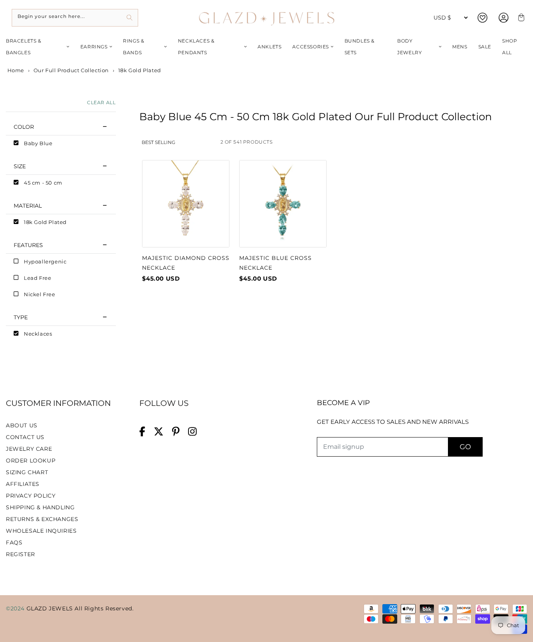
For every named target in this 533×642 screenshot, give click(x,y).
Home (15, 70)
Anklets (269, 47)
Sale (484, 47)
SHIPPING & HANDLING (40, 507)
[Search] (129, 18)
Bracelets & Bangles (23, 46)
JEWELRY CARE (29, 448)
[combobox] (75, 18)
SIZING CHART (27, 472)
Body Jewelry (409, 46)
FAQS (14, 542)
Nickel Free (39, 294)
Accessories (310, 47)
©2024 (16, 608)
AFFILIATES (22, 483)
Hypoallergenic (45, 261)
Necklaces (38, 334)
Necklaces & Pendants (196, 46)
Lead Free (37, 278)
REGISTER (20, 554)
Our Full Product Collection (71, 70)
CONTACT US (25, 437)
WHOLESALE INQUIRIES (41, 530)
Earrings (94, 47)
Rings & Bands (133, 46)
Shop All (509, 46)
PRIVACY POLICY (30, 495)
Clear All (101, 102)
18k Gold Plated (45, 222)
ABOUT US (21, 425)
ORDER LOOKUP (30, 460)
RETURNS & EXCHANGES (42, 519)
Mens (459, 47)
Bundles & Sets (360, 46)
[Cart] (520, 18)
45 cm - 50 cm (43, 183)
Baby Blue (38, 143)
